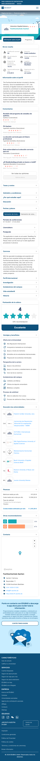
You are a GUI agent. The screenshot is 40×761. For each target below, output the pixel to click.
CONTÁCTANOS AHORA (20, 623)
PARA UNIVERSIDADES (8, 3)
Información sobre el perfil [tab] (12, 39)
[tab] (20, 185)
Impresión (5, 731)
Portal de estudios (19, 13)
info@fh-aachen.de (12, 590)
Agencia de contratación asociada (12, 701)
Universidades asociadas (9, 698)
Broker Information (7, 749)
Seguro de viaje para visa (9, 676)
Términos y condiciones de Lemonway (14, 745)
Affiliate (4, 704)
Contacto (4, 707)
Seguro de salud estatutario (10, 679)
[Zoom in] (34, 540)
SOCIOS (19, 3)
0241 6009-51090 (12, 587)
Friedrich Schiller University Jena (24, 414)
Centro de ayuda (29, 723)
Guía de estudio (6, 661)
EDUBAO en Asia (7, 682)
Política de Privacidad (8, 738)
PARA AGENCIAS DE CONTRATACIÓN (12, 1)
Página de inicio (7, 13)
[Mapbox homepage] (8, 569)
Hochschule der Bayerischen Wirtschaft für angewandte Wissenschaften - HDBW (23, 423)
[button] (37, 7)
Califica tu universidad (9, 664)
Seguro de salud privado (9, 673)
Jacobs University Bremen (22, 480)
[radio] (28, 27)
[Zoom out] (34, 543)
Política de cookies (7, 742)
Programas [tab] (28, 39)
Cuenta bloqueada (7, 671)
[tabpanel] (20, 320)
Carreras (4, 695)
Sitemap (4, 710)
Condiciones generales (9, 734)
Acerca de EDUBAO (8, 692)
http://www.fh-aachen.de (14, 593)
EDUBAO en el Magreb (9, 685)
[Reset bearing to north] (34, 546)
